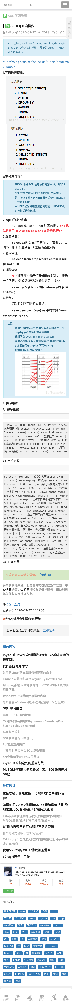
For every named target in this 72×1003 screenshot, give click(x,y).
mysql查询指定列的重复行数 (23, 763)
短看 (18, 999)
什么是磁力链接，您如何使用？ (23, 833)
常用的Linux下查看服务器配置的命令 (27, 672)
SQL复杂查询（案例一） (19, 738)
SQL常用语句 (11, 732)
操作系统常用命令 (15, 666)
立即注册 (49, 630)
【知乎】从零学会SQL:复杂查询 (24, 750)
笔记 (30, 999)
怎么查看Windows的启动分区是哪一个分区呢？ (35, 702)
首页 (6, 999)
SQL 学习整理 (17, 16)
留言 (42, 999)
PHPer (9, 32)
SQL (9, 604)
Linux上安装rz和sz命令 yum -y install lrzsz (32, 679)
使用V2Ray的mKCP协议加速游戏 (27, 850)
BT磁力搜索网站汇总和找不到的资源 (28, 827)
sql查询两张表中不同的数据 (21, 757)
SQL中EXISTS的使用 (17, 715)
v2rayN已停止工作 (16, 857)
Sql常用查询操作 (14, 744)
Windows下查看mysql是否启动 (24, 696)
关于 (54, 999)
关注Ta (9, 891)
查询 (17, 604)
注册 (66, 999)
